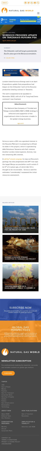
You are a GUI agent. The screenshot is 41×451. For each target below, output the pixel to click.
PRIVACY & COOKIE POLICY (11, 442)
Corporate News (7, 395)
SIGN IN (5, 2)
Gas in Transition (27, 414)
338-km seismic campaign (13, 159)
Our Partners (6, 418)
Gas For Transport (8, 393)
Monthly (4, 427)
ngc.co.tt (20, 123)
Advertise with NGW (28, 427)
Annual (4, 429)
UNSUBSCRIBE (6, 444)
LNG (3, 385)
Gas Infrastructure (8, 403)
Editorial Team (6, 416)
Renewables (6, 405)
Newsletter (25, 416)
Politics (4, 401)
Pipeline (4, 391)
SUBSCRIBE (8, 373)
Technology (5, 407)
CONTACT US (6, 438)
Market (4, 389)
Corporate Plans (7, 431)
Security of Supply (8, 397)
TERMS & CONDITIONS (9, 440)
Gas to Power (6, 387)
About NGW (5, 414)
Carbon (4, 399)
